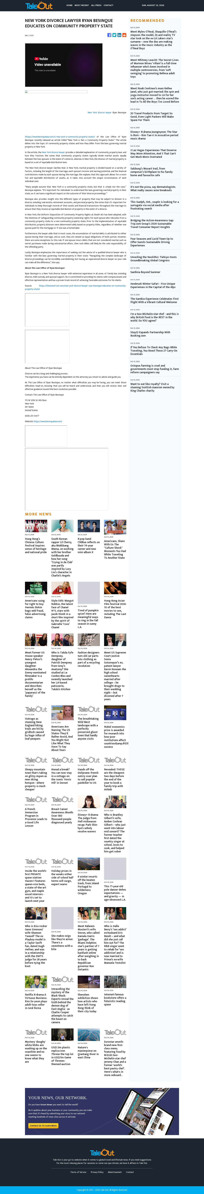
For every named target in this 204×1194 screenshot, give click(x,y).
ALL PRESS (96, 5)
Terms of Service (78, 1172)
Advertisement (115, 1172)
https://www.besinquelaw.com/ (48, 421)
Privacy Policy (97, 1172)
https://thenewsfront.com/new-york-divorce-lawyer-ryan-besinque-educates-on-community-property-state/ (75, 287)
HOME (69, 5)
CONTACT (108, 5)
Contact (130, 1172)
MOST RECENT (82, 5)
